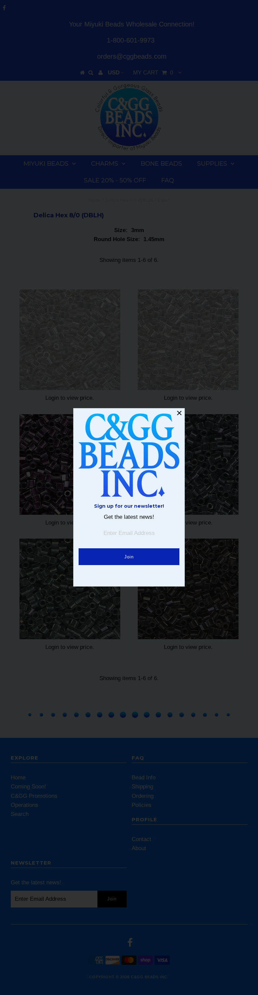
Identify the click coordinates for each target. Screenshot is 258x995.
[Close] (179, 413)
